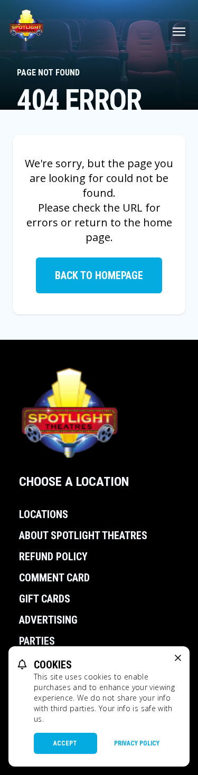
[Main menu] (179, 31)
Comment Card (54, 577)
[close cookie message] (178, 658)
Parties (37, 641)
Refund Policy (53, 556)
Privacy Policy (136, 743)
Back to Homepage (99, 275)
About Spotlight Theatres (83, 535)
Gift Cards (44, 598)
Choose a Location (74, 481)
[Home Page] (26, 25)
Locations (43, 514)
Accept (65, 743)
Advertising (48, 620)
